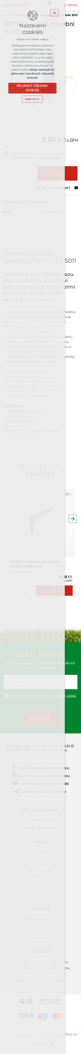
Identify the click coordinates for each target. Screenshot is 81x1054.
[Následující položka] (73, 519)
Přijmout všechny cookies (32, 88)
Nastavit (32, 99)
